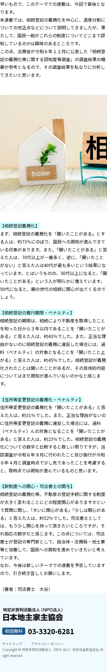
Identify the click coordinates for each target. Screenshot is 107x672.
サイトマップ (12, 643)
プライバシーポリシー (47, 643)
